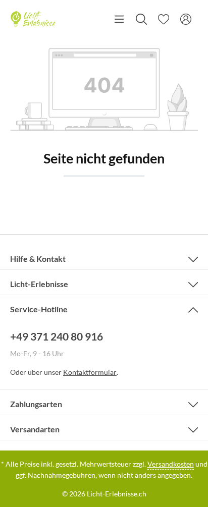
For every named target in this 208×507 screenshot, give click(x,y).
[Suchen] (141, 19)
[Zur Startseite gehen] (33, 19)
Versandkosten (170, 464)
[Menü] (119, 19)
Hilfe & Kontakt (38, 258)
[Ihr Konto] (186, 19)
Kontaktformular (90, 372)
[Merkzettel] (163, 19)
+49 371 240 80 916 (56, 336)
